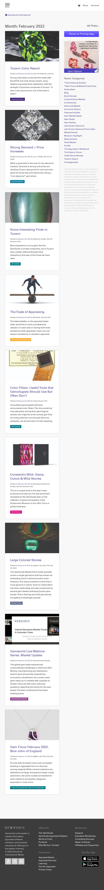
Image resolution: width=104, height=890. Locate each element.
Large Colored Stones (25, 560)
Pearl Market (70, 142)
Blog (66, 93)
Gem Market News (73, 116)
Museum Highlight (73, 136)
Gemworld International (52, 5)
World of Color (45, 839)
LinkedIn (21, 861)
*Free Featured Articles (75, 83)
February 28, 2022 (24, 74)
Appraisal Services (47, 860)
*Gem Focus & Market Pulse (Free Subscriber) (27, 787)
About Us (44, 827)
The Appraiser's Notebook (20, 339)
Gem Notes (15, 264)
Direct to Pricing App (81, 34)
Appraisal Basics (46, 857)
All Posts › (93, 26)
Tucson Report (71, 159)
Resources (81, 827)
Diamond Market (17, 181)
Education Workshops (85, 836)
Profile (67, 146)
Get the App (88, 852)
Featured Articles (17, 99)
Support (79, 833)
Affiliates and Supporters (87, 845)
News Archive (70, 139)
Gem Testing (15, 426)
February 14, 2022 (24, 756)
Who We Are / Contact (49, 845)
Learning (43, 864)
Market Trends (16, 603)
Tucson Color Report (25, 68)
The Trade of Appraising (27, 312)
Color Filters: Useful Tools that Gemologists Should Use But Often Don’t (31, 391)
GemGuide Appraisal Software (53, 836)
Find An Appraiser (47, 867)
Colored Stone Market (19, 699)
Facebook (8, 861)
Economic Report (72, 109)
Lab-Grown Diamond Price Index (79, 129)
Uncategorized (71, 162)
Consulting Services (84, 839)
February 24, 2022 (24, 660)
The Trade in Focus (73, 152)
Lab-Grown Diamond (74, 126)
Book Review (16, 512)
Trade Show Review (73, 156)
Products (43, 842)
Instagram (15, 861)
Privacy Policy (45, 870)
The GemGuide (46, 833)
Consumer (44, 852)
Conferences (70, 103)
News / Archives (82, 842)
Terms (21, 855)
